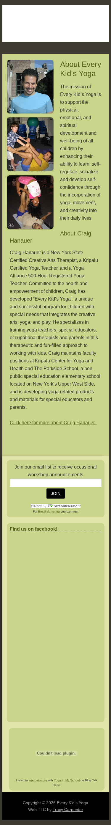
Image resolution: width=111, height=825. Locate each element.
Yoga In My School (67, 780)
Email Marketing (49, 511)
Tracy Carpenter (68, 809)
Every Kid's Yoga (55, 23)
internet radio (38, 780)
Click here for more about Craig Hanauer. (53, 422)
